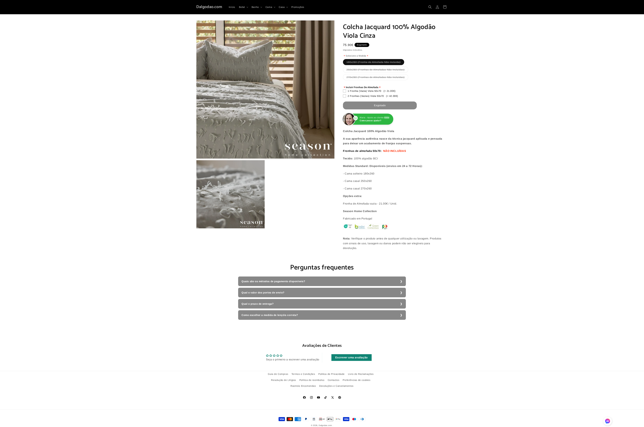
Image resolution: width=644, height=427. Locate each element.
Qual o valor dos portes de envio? (262, 292)
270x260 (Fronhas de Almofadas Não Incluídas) (377, 78)
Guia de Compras (278, 374)
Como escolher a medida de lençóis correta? (269, 315)
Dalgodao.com (325, 425)
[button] (243, 7)
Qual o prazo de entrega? (257, 303)
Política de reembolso (312, 380)
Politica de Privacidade (331, 374)
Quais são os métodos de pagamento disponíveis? (273, 281)
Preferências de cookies (356, 380)
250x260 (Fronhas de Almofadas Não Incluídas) (377, 70)
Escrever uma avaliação (351, 357)
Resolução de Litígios (283, 380)
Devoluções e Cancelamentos (336, 385)
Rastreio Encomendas (303, 385)
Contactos (333, 380)
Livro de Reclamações (361, 374)
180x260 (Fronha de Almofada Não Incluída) (375, 63)
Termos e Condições (303, 374)
